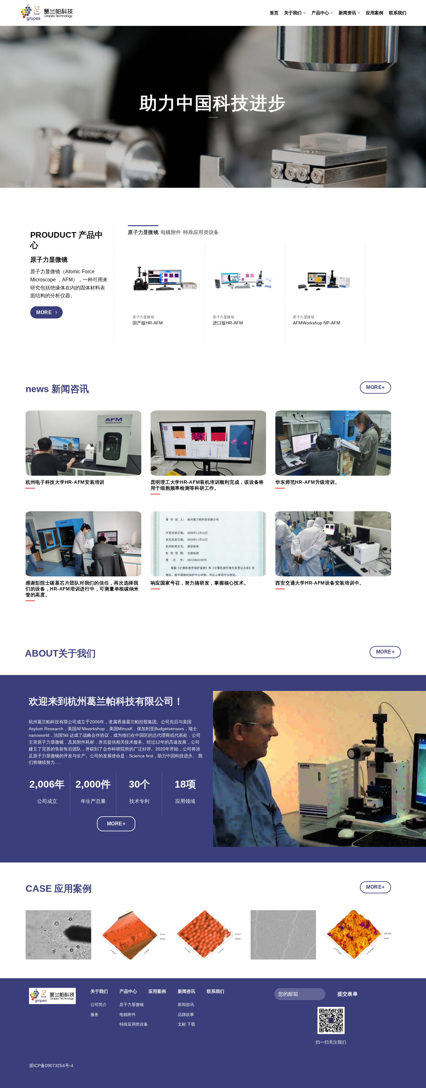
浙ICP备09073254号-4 (51, 1065)
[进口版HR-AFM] (245, 280)
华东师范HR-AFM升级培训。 (307, 482)
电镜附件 (127, 1014)
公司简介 (98, 1004)
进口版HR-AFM (228, 322)
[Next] (371, 282)
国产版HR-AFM (148, 322)
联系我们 (397, 12)
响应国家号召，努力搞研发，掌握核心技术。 (200, 582)
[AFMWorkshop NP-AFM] (325, 280)
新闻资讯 (347, 12)
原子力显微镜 (131, 1004)
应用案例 (374, 12)
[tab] (143, 232)
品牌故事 (186, 1014)
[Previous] (36, 940)
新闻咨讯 (186, 1004)
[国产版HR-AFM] (165, 280)
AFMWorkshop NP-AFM (316, 322)
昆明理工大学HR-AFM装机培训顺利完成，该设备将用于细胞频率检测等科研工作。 (207, 485)
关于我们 (293, 12)
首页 (274, 12)
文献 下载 (186, 1024)
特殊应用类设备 (133, 1024)
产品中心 (320, 12)
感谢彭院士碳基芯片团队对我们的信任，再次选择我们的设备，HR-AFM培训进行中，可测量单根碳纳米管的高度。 (82, 588)
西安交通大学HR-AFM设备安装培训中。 (319, 582)
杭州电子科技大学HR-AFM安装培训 (65, 482)
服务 (94, 1014)
